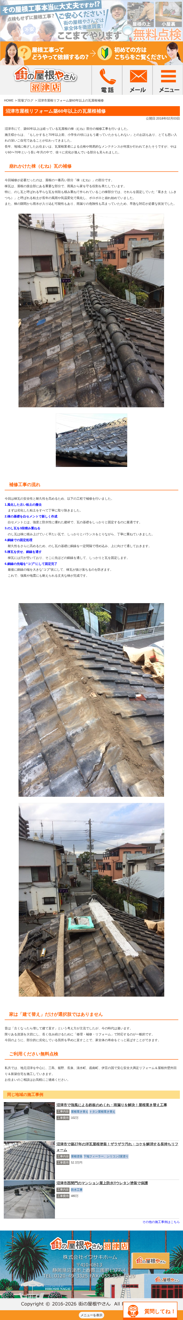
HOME (8, 100)
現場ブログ (25, 100)
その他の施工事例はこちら (161, 1222)
